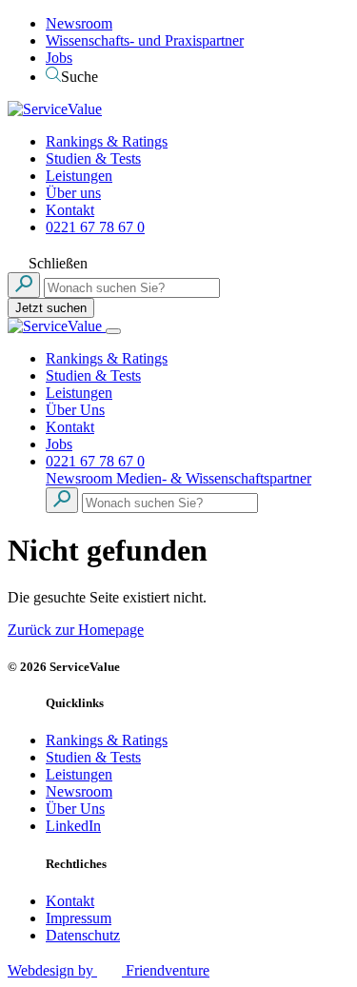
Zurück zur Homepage (76, 630)
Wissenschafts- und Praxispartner (145, 40)
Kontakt (70, 210)
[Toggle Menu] (113, 331)
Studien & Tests (93, 158)
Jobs (59, 57)
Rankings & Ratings (107, 141)
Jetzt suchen (51, 308)
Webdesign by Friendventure (108, 970)
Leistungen (79, 176)
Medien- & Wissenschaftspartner (213, 478)
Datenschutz (83, 935)
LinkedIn (73, 826)
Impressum (78, 918)
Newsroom (79, 23)
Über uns (73, 193)
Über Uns (75, 410)
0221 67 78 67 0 (95, 227)
